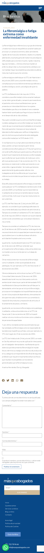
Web (4, 449)
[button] (40, 8)
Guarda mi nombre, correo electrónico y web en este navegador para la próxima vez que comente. (21, 461)
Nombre (5, 432)
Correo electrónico (9, 441)
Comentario (7, 405)
